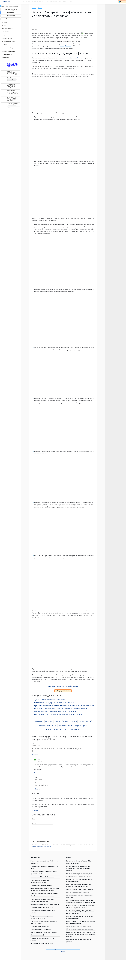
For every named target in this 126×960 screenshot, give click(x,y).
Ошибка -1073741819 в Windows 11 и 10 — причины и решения (55, 712)
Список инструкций (10, 10)
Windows (30, 2)
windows (40, 30)
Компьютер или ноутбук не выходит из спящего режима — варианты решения (60, 709)
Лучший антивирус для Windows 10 (42, 907)
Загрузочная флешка (70, 722)
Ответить (35, 755)
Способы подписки (72, 686)
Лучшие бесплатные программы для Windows (49, 700)
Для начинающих (7, 54)
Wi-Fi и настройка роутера (9, 48)
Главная (24, 2)
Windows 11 (39, 722)
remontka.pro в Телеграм (55, 686)
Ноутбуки (4, 45)
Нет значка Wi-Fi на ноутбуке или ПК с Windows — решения (54, 703)
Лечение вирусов (52, 2)
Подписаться (10, 19)
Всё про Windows (52, 729)
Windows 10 (49, 722)
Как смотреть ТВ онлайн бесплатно (42, 877)
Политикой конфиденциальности (41, 846)
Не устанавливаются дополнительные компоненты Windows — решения (58, 714)
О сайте (63, 951)
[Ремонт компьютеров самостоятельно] (11, 2)
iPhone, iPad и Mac (7, 28)
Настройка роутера (80, 726)
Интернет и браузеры (8, 51)
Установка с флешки (65, 726)
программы (46, 30)
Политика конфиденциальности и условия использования (63, 949)
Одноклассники (75, 729)
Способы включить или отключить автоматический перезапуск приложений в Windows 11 (80, 895)
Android (36, 2)
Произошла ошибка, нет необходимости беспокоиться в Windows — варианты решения (64, 706)
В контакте (63, 729)
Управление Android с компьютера (42, 943)
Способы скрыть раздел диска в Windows (79, 890)
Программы (42, 2)
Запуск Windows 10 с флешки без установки (45, 904)
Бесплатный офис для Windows (41, 929)
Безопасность (6, 57)
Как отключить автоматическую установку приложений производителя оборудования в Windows (80, 934)
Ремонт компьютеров (8, 61)
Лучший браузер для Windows (40, 926)
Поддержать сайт (63, 691)
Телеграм (122, 2)
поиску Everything (66, 46)
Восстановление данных (65, 2)
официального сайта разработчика (70, 58)
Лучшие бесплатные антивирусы (41, 885)
